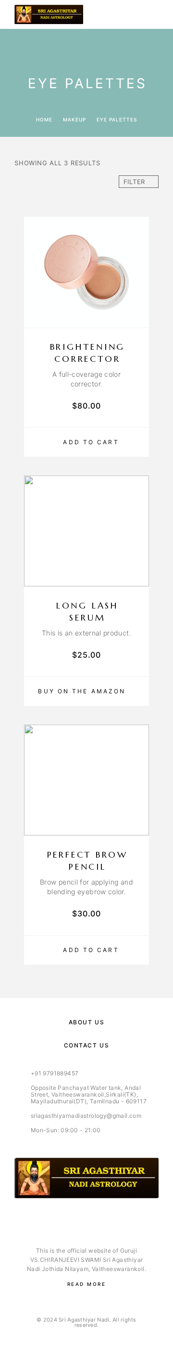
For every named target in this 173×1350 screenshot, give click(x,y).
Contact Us (87, 1045)
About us (86, 1022)
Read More (86, 1284)
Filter (135, 181)
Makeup (74, 119)
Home (44, 119)
